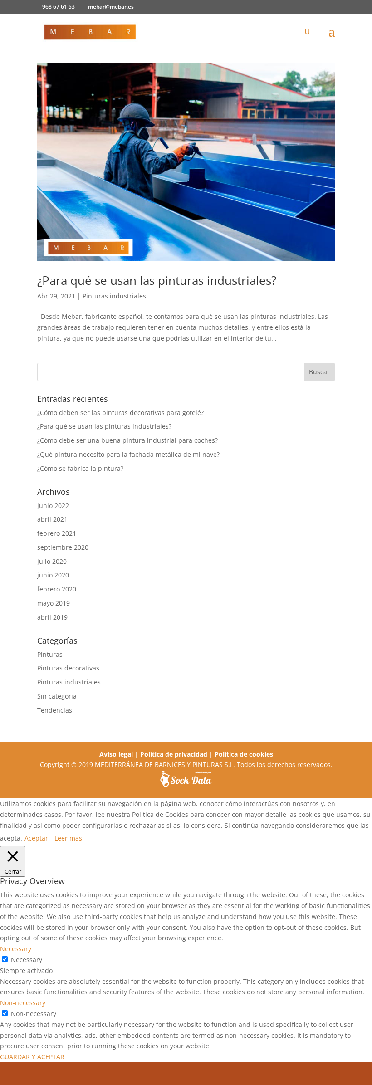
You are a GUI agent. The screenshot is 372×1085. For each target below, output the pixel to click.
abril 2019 (52, 617)
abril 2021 (52, 519)
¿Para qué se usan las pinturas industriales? (156, 280)
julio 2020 (52, 561)
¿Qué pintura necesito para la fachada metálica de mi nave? (128, 454)
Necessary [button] (15, 948)
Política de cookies (244, 754)
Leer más (68, 838)
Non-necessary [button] (22, 1002)
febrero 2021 (56, 533)
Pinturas (50, 654)
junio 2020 (53, 575)
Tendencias (54, 710)
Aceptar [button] (36, 838)
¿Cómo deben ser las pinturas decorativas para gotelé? (120, 412)
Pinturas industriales (114, 296)
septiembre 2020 (62, 547)
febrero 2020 (56, 589)
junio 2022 (53, 505)
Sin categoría (57, 696)
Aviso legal (116, 754)
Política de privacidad (173, 754)
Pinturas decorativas (68, 668)
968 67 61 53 (58, 6)
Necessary (26, 959)
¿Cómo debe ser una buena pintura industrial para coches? (127, 440)
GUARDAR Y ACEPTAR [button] (32, 1056)
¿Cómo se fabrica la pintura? (80, 468)
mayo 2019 (53, 603)
